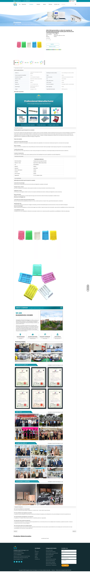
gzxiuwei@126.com (18, 1)
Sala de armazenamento (50, 560)
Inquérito (52, 44)
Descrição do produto (19, 68)
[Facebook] (14, 562)
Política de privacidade (60, 570)
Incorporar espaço (49, 556)
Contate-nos (37, 559)
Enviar (65, 565)
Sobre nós (37, 551)
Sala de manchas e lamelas (51, 559)
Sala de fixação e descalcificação (52, 553)
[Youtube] (19, 562)
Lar (35, 550)
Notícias (36, 557)
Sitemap (53, 570)
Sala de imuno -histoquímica (51, 565)
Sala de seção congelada (50, 562)
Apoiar (36, 556)
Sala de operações (49, 550)
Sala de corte (48, 557)
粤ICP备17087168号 (67, 570)
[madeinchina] (21, 562)
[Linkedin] (17, 562)
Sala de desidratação (50, 554)
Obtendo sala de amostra (50, 551)
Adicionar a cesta (52, 46)
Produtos (36, 553)
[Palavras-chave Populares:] (75, 4)
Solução (36, 554)
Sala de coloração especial (51, 563)
